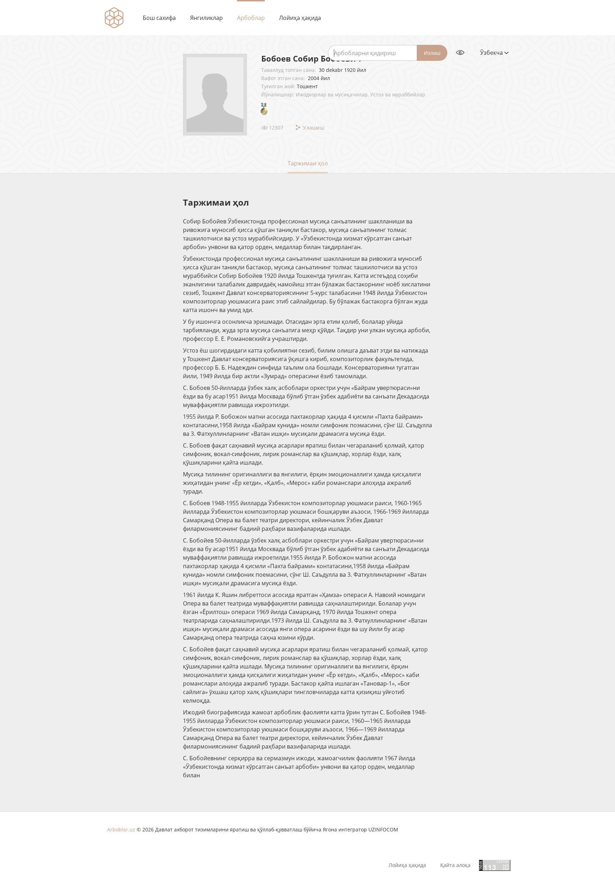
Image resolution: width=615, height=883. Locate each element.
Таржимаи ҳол (308, 163)
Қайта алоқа (455, 865)
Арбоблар (251, 18)
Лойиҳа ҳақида (300, 18)
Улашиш (312, 127)
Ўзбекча (492, 52)
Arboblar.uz (121, 829)
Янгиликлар (206, 18)
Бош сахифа (159, 18)
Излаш (432, 52)
